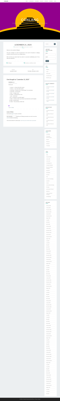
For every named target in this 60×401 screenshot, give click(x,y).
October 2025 (48, 213)
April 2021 (48, 296)
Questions (48, 191)
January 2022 (48, 277)
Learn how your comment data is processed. (28, 120)
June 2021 (48, 292)
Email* (47, 56)
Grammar (47, 174)
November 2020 (48, 306)
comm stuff (48, 158)
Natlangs (47, 187)
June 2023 (48, 242)
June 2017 (48, 391)
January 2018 (48, 377)
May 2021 (47, 294)
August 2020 (48, 313)
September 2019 (49, 335)
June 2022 (48, 267)
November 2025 (48, 211)
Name (47, 53)
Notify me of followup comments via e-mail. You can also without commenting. (22, 117)
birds (47, 154)
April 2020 (48, 321)
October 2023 (48, 234)
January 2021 (48, 302)
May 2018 (47, 368)
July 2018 (47, 364)
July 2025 (47, 220)
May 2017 (47, 393)
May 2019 (47, 344)
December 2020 (48, 304)
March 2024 (48, 224)
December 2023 (48, 230)
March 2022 (48, 273)
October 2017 (48, 383)
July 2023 (47, 240)
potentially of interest (50, 189)
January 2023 (48, 253)
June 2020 (48, 317)
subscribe (8, 117)
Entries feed (48, 73)
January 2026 (48, 207)
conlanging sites (49, 163)
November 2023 (48, 232)
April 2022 (48, 271)
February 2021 (48, 300)
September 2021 (49, 286)
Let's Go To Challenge (49, 178)
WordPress (32, 399)
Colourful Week (48, 156)
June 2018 (48, 366)
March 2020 (48, 323)
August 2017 (48, 387)
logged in (12, 113)
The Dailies (48, 145)
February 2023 (48, 251)
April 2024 (48, 222)
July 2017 (47, 389)
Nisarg (39, 399)
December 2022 (48, 255)
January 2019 (48, 352)
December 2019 (48, 329)
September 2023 (49, 236)
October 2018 (48, 358)
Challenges (37, 1)
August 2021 (48, 288)
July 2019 (47, 339)
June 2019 (48, 341)
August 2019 (48, 337)
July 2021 (47, 290)
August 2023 (48, 238)
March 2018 (48, 372)
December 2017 (48, 379)
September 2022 (49, 261)
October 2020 (48, 308)
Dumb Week (48, 172)
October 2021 (48, 284)
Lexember (31, 62)
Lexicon (34, 62)
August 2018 (48, 362)
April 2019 (48, 346)
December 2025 (48, 209)
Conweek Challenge (49, 165)
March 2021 (48, 298)
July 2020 (47, 315)
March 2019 (48, 348)
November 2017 (48, 381)
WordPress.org (48, 77)
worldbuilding (48, 196)
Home (26, 1)
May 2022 (47, 269)
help (47, 176)
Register (47, 69)
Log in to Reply (11, 107)
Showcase (41, 1)
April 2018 (48, 370)
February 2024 (48, 226)
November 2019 (48, 331)
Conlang (6, 1)
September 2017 (49, 385)
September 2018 (49, 360)
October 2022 (48, 259)
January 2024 (48, 228)
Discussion (31, 1)
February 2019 (48, 350)
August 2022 (48, 263)
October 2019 (48, 333)
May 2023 (47, 244)
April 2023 (48, 246)
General (47, 139)
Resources (46, 1)
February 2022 (48, 275)
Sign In (55, 1)
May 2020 (47, 319)
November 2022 (48, 257)
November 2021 (48, 282)
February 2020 (48, 325)
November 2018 (48, 356)
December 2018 (48, 354)
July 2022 (47, 265)
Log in (47, 71)
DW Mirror (51, 1)
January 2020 (48, 327)
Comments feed (48, 75)
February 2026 (48, 205)
